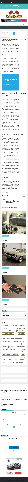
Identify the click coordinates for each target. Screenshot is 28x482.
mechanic (13, 349)
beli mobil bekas (21, 328)
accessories (5, 325)
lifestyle (5, 349)
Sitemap (13, 0)
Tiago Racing (13, 450)
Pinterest (11, 2)
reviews (15, 357)
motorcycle (22, 349)
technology (22, 359)
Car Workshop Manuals (8, 333)
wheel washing (19, 362)
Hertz (23, 344)
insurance (11, 346)
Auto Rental (5, 37)
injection (5, 346)
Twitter (8, 2)
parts (23, 351)
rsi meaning (22, 357)
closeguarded (21, 333)
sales (4, 359)
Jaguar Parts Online (20, 346)
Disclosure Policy (9, 0)
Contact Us (3, 0)
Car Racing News (21, 330)
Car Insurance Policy (7, 330)
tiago (4, 362)
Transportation (13, 207)
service (9, 359)
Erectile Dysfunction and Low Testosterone (12, 338)
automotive (5, 328)
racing (23, 354)
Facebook (1, 2)
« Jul (2, 431)
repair (9, 357)
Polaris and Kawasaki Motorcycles (10, 354)
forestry (5, 344)
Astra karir (14, 325)
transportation (10, 362)
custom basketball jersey (9, 336)
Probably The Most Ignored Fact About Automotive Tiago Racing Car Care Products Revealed (13, 201)
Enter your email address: (14, 438)
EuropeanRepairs (6, 341)
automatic (22, 325)
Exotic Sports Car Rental (19, 341)
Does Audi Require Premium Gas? (8, 404)
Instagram (5, 2)
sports (15, 359)
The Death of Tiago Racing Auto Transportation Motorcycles (11, 196)
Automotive (5, 207)
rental (4, 357)
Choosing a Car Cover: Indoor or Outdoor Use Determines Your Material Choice (10, 7)
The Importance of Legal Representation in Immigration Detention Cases (14, 303)
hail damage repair (14, 344)
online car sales (6, 351)
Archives (3, 313)
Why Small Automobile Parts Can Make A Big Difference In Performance (14, 239)
